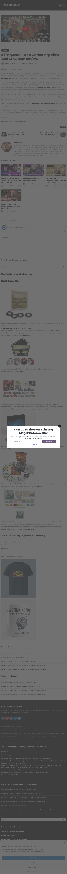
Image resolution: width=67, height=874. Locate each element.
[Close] (59, 426)
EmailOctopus (37, 444)
